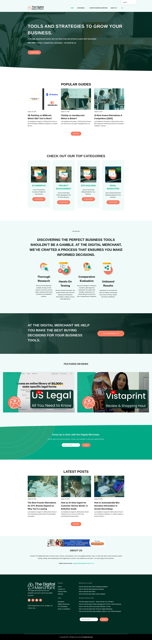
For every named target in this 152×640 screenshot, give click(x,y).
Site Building (88, 185)
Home (72, 8)
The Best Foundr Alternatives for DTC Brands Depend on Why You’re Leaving (42, 505)
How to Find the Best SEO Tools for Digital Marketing (95, 609)
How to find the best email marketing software (93, 586)
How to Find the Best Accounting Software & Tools (95, 606)
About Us (114, 8)
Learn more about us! (111, 333)
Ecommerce (39, 185)
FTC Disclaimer (63, 606)
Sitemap (60, 594)
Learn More (34, 52)
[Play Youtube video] (39, 392)
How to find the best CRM (87, 591)
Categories (80, 8)
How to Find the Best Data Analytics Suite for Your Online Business (100, 611)
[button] (122, 8)
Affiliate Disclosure (64, 604)
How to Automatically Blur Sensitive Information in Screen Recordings (107, 505)
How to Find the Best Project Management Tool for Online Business (100, 604)
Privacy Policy (62, 591)
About (60, 586)
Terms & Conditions (64, 609)
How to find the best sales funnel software (92, 594)
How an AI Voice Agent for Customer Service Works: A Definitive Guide (74, 505)
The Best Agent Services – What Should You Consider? (96, 601)
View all (76, 133)
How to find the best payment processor (91, 589)
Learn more (39, 199)
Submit (86, 445)
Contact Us (61, 589)
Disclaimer (61, 601)
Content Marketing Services (98, 8)
